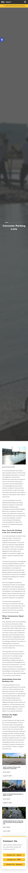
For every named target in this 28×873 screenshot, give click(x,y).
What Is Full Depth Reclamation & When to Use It (13, 794)
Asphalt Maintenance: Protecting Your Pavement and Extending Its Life (13, 822)
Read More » (7, 772)
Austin (7, 6)
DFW (11, 6)
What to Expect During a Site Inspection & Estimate (11, 767)
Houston (15, 6)
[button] (2, 40)
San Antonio (21, 6)
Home (6, 222)
